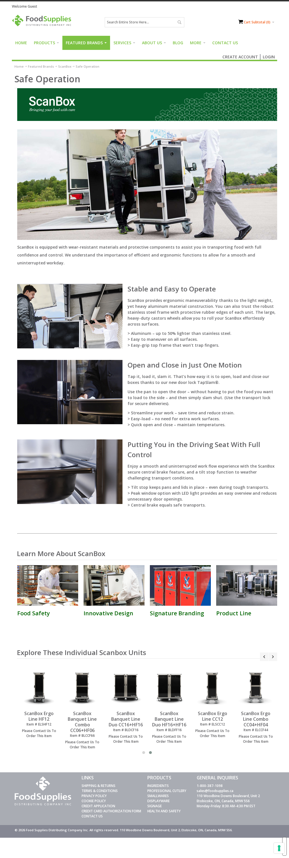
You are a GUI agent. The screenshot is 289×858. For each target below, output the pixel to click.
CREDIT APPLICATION (98, 806)
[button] (143, 752)
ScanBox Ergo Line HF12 (39, 716)
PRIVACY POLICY (94, 795)
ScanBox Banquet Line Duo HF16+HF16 (169, 719)
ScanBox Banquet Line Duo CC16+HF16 (126, 719)
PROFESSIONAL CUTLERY (166, 790)
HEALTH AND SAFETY (164, 811)
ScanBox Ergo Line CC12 (212, 716)
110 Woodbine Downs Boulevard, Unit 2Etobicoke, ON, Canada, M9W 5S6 (228, 798)
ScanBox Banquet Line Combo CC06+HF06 (82, 721)
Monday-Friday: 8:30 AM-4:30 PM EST (226, 806)
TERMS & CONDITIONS (100, 790)
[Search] (179, 22)
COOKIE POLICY (94, 801)
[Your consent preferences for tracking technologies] (279, 848)
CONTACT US (92, 816)
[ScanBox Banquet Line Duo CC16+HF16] (125, 687)
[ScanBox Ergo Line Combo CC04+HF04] (255, 687)
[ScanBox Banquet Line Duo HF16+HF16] (169, 687)
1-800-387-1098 (210, 785)
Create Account (240, 56)
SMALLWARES (158, 795)
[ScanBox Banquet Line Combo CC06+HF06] (82, 687)
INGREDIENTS (158, 785)
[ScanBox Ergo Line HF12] (39, 687)
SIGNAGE (154, 806)
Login (269, 56)
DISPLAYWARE (158, 801)
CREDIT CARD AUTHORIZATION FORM (111, 811)
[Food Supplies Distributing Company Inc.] (43, 22)
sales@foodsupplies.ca (215, 790)
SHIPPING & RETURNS (98, 785)
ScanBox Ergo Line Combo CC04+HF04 (255, 719)
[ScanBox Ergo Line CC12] (212, 687)
